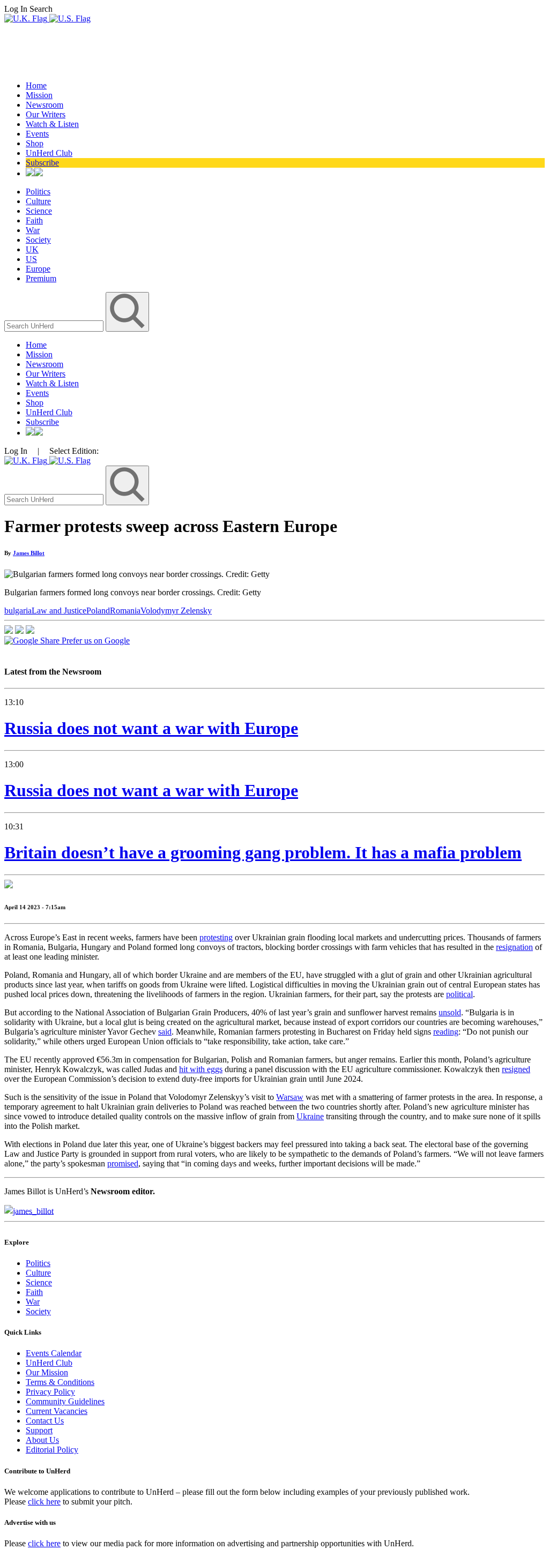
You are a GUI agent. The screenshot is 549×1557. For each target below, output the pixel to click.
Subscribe (42, 162)
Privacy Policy (50, 1391)
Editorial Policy (52, 1449)
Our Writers (45, 114)
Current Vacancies (56, 1411)
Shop (34, 143)
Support (39, 1430)
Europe (38, 268)
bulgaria (18, 610)
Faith (34, 220)
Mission (39, 95)
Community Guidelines (65, 1401)
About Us (42, 1439)
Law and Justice (59, 610)
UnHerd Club (49, 153)
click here (44, 1501)
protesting (216, 937)
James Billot (28, 553)
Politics (38, 191)
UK (32, 249)
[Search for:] (55, 325)
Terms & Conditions (60, 1382)
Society (38, 239)
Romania (125, 610)
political (459, 994)
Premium (41, 278)
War (33, 230)
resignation (514, 947)
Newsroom (44, 104)
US (31, 259)
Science (39, 210)
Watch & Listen (52, 124)
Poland (98, 610)
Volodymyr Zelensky (176, 610)
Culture (38, 201)
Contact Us (45, 1420)
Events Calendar (53, 1353)
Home (36, 85)
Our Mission (47, 1372)
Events (37, 133)
